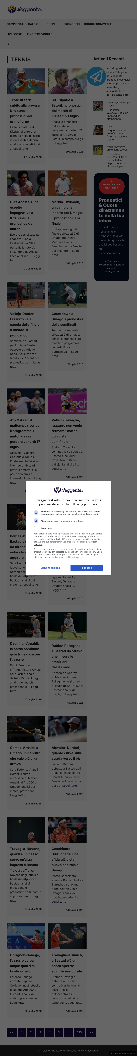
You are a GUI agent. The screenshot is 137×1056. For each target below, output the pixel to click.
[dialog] (68, 528)
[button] (68, 528)
